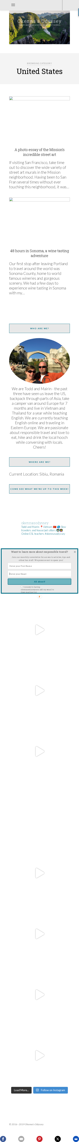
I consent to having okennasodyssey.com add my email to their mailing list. (37, 589)
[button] (39, 551)
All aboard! (39, 581)
